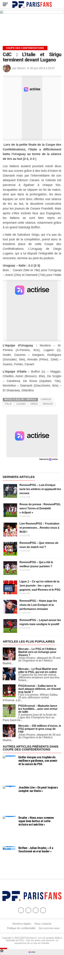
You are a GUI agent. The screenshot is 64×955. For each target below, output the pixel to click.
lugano (21, 404)
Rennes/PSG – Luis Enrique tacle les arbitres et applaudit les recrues (40, 489)
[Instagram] (43, 910)
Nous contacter (43, 923)
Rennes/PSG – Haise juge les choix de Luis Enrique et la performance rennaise (38, 604)
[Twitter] (28, 910)
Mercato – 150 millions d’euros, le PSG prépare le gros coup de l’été (39, 728)
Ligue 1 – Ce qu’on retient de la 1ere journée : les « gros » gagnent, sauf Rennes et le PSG (39, 585)
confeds (46, 399)
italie (8, 404)
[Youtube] (36, 910)
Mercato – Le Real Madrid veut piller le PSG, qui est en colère (37, 670)
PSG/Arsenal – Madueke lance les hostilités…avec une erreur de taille (38, 708)
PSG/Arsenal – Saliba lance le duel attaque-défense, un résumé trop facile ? (39, 688)
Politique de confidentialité (21, 928)
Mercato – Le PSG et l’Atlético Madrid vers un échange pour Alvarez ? (37, 651)
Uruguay (47, 404)
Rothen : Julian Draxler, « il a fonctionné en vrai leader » (35, 849)
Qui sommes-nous (49, 928)
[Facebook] (21, 910)
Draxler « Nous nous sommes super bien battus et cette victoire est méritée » (36, 821)
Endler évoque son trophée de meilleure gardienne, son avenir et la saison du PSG (38, 760)
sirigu (34, 404)
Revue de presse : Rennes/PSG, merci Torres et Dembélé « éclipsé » (40, 508)
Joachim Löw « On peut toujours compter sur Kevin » (38, 789)
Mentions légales (21, 923)
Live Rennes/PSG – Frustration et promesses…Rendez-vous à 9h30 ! (39, 527)
